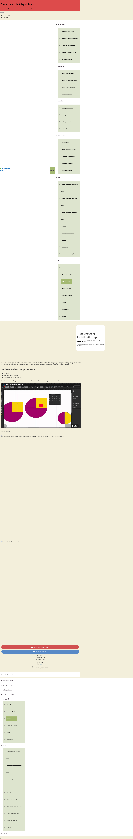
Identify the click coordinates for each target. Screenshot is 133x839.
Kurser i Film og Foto (9, 694)
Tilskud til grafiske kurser (13, 813)
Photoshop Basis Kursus (68, 31)
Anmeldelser (65, 309)
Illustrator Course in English (69, 87)
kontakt (41, 664)
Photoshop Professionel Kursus (70, 38)
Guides (64, 302)
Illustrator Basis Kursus (67, 73)
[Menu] (2, 12)
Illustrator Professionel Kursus (69, 80)
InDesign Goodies (66, 281)
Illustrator (61, 66)
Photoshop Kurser (8, 680)
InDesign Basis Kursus (67, 108)
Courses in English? (12, 820)
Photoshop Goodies (67, 274)
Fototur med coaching (67, 163)
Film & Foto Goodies (67, 295)
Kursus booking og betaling (13, 799)
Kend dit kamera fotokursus (69, 149)
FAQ (59, 177)
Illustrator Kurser (7, 685)
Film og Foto (61, 135)
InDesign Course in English (68, 122)
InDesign (60, 101)
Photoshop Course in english (69, 52)
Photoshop (61, 24)
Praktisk (64, 240)
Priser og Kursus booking (68, 233)
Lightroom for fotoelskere (68, 45)
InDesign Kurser (7, 690)
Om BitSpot (65, 247)
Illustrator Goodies (66, 288)
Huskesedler (65, 267)
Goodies (60, 261)
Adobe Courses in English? (68, 254)
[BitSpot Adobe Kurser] (7, 170)
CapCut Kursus (65, 142)
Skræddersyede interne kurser (14, 806)
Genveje (64, 316)
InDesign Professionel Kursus (69, 115)
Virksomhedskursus (67, 59)
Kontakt (6, 17)
